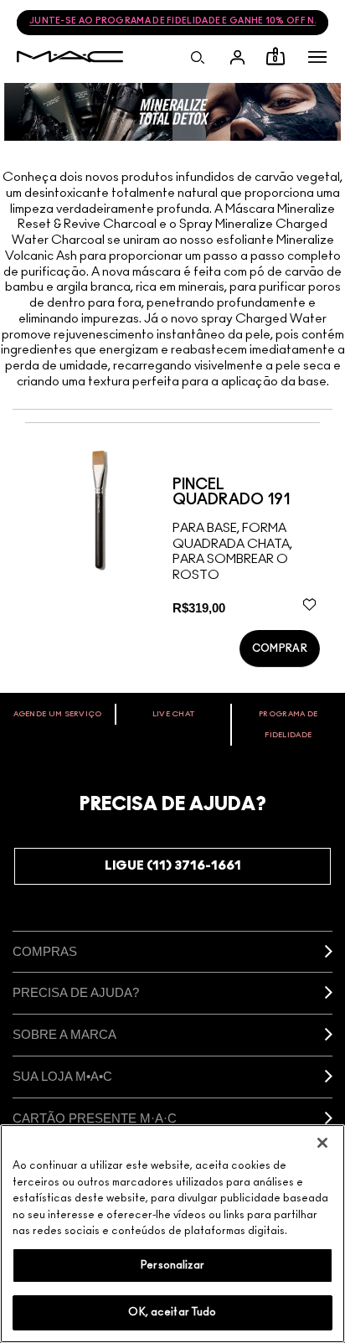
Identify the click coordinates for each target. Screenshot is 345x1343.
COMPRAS (45, 951)
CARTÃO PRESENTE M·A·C (95, 1118)
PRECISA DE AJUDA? (76, 992)
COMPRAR (279, 648)
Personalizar (172, 1265)
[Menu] (317, 57)
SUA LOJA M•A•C (62, 1076)
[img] (98, 509)
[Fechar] (322, 1142)
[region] (172, 1233)
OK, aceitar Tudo (172, 1312)
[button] (317, 57)
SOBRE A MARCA (64, 1034)
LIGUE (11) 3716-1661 (173, 866)
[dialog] (246, 493)
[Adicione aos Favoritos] (309, 604)
